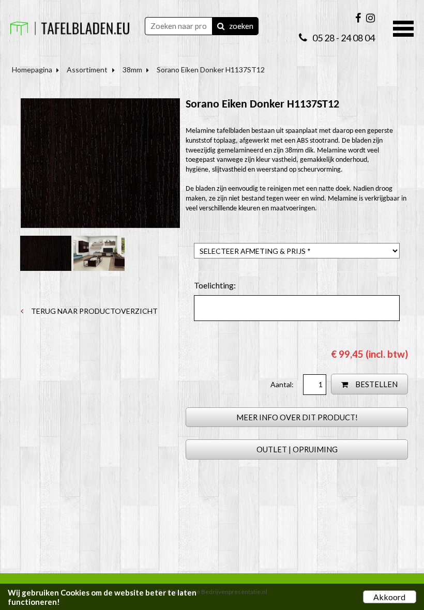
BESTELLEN (376, 384)
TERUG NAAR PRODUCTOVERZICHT (93, 311)
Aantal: (282, 384)
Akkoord (389, 597)
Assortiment (87, 69)
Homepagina (32, 69)
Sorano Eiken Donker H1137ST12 (211, 69)
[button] (403, 27)
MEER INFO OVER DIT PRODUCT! (297, 417)
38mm (132, 69)
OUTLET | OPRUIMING (297, 449)
